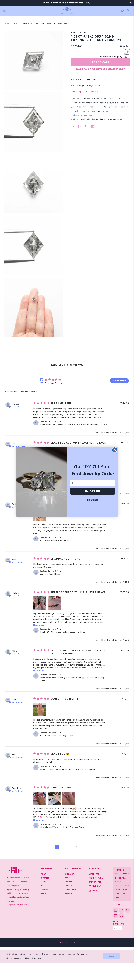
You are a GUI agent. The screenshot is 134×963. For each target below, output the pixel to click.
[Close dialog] (114, 450)
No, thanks (92, 499)
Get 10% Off (92, 491)
